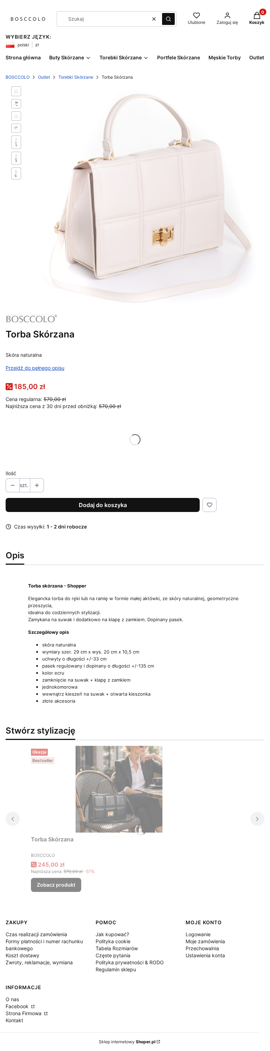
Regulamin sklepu (116, 969)
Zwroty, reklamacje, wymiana (39, 962)
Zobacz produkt (56, 885)
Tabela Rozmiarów (117, 948)
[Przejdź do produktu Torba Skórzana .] (119, 789)
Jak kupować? (112, 934)
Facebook (18, 1006)
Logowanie (198, 934)
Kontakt (14, 1020)
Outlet (44, 77)
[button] (168, 19)
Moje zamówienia (205, 941)
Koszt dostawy (22, 955)
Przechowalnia (202, 948)
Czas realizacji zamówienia (36, 934)
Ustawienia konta (205, 955)
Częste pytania (113, 955)
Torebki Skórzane (75, 77)
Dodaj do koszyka (103, 504)
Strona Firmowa (24, 1013)
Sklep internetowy (127, 1041)
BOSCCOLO (18, 77)
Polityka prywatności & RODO (130, 962)
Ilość (11, 473)
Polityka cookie (113, 941)
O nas (12, 999)
